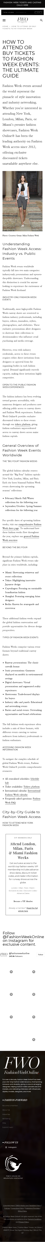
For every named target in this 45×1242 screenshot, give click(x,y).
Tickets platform (32, 786)
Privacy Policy (24, 1222)
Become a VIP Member (23, 901)
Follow (40, 955)
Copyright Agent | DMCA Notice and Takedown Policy (22, 1205)
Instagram (12, 1147)
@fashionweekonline (19, 953)
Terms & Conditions (34, 1219)
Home (5, 26)
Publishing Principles (32, 1208)
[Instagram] (6, 1147)
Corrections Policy (17, 1208)
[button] (4, 20)
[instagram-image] (11, 971)
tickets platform (22, 424)
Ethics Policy (22, 1211)
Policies (7, 1208)
